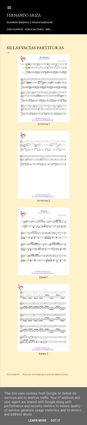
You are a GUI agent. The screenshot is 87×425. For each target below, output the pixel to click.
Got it (55, 420)
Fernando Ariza (24, 15)
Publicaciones (34, 29)
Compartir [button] (13, 374)
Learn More (37, 420)
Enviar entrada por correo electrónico (45, 374)
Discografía (15, 29)
